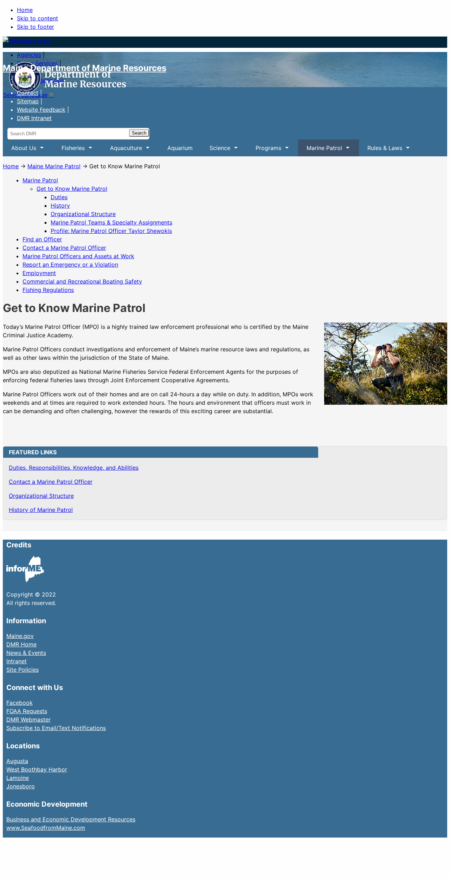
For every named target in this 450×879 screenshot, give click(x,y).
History (60, 205)
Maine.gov (20, 635)
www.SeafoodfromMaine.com (45, 827)
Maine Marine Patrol (54, 166)
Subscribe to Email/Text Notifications (56, 727)
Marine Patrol (320, 150)
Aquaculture (122, 150)
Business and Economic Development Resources (70, 819)
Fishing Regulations (48, 289)
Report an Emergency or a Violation (70, 264)
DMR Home (21, 644)
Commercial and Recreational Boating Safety (82, 281)
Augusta (17, 760)
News (24, 84)
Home (25, 9)
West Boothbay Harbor (36, 769)
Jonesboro (20, 786)
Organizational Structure (83, 213)
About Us (19, 150)
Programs (264, 150)
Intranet (16, 661)
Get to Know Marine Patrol (72, 188)
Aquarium (180, 147)
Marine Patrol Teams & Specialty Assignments (111, 222)
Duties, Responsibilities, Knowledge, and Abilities (74, 467)
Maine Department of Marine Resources (84, 68)
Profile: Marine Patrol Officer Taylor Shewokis (111, 230)
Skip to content (37, 18)
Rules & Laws (380, 150)
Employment (39, 272)
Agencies (29, 54)
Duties (59, 197)
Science (215, 150)
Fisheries (69, 150)
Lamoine (17, 777)
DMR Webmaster (28, 719)
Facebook (19, 702)
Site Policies (22, 669)
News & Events (26, 652)
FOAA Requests (26, 711)
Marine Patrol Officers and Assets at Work (78, 256)
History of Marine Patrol (41, 509)
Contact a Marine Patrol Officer (64, 247)
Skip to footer (35, 26)
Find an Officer (42, 239)
